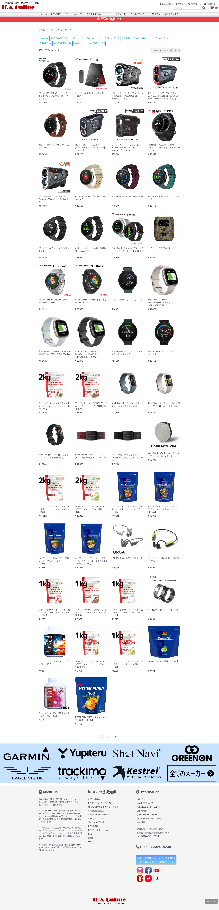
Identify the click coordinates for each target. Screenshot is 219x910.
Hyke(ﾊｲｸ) (44, 38)
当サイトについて (145, 799)
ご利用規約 (142, 811)
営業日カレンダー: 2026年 (149, 807)
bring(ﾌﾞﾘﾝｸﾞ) (147, 38)
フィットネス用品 (74, 14)
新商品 (44, 14)
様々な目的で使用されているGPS (103, 807)
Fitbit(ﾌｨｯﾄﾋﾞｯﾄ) (112, 38)
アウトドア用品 (94, 14)
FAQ (90, 834)
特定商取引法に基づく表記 (149, 818)
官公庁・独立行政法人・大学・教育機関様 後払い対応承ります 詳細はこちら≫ (156, 860)
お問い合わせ (196, 4)
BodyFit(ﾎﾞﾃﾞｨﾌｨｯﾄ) (62, 43)
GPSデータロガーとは (98, 830)
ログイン (181, 4)
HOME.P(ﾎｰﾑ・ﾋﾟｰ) (96, 43)
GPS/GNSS (56, 14)
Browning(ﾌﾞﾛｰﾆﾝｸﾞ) (164, 38)
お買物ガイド (211, 4)
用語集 (91, 838)
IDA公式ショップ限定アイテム (165, 14)
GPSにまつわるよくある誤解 (101, 803)
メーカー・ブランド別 (115, 14)
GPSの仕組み (94, 799)
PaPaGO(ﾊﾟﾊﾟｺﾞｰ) (59, 38)
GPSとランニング (96, 818)
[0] (212, 7)
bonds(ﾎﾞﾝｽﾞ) (79, 43)
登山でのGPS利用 (96, 822)
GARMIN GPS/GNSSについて (101, 815)
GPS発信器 (93, 826)
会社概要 (141, 822)
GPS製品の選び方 (96, 811)
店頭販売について (145, 803)
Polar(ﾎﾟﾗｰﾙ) (45, 43)
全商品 (42, 30)
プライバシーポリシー (147, 815)
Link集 (91, 841)
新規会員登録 (167, 4)
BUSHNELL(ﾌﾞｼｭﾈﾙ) (130, 38)
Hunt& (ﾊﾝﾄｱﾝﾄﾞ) (77, 38)
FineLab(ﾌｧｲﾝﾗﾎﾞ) (94, 38)
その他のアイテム (138, 14)
